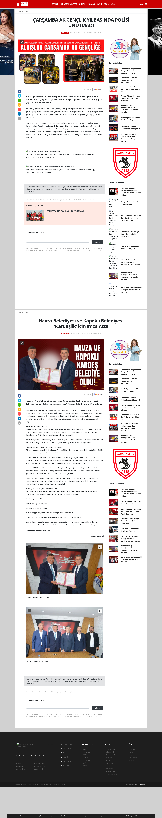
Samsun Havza (83, 410)
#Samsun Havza (44, 692)
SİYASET (73, 4)
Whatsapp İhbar (39, 766)
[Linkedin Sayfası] (32, 756)
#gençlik (48, 199)
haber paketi (80, 785)
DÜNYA (82, 4)
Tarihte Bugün (110, 763)
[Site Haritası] (40, 756)
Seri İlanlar (109, 769)
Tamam (139, 816)
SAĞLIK (99, 4)
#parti (32, 199)
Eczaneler (108, 758)
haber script (107, 785)
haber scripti (89, 785)
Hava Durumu (110, 749)
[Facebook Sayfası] (17, 756)
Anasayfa (20, 11)
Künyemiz (67, 761)
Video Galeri (68, 749)
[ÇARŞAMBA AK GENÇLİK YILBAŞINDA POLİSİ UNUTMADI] (61, 61)
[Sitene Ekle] (44, 756)
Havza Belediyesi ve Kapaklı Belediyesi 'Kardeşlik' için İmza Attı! (131, 289)
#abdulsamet (76, 199)
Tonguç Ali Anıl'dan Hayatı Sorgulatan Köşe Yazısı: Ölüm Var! (131, 98)
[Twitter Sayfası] (20, 756)
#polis (68, 199)
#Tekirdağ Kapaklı (57, 692)
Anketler (131, 752)
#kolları (55, 199)
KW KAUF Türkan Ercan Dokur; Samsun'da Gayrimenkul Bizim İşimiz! (130, 262)
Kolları (28, 126)
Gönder (97, 242)
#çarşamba (40, 199)
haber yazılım (98, 785)
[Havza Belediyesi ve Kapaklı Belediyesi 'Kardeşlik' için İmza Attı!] (61, 364)
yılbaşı (57, 109)
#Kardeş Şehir (70, 692)
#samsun (92, 199)
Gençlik (46, 109)
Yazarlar (66, 753)
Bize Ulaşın (67, 765)
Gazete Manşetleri (111, 774)
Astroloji (131, 760)
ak (100, 111)
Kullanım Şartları (39, 763)
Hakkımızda (20, 763)
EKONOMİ (91, 4)
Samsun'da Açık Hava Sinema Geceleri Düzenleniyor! (129, 80)
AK (27, 109)
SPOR (106, 4)
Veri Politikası (20, 769)
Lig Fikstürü (109, 760)
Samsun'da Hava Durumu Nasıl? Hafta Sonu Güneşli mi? (130, 89)
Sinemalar (108, 766)
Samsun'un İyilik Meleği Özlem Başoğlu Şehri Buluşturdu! (130, 234)
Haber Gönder (39, 769)
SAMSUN (55, 4)
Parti (30, 109)
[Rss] (36, 756)
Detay (130, 816)
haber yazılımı (70, 785)
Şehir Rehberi (110, 771)
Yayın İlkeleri (20, 766)
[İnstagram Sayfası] (24, 756)
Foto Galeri (67, 745)
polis (37, 114)
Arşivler (66, 757)
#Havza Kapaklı (31, 692)
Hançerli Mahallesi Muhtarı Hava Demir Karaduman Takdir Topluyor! (131, 218)
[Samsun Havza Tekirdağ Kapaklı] (64, 633)
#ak (27, 199)
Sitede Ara (131, 749)
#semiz (85, 199)
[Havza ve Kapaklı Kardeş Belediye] (64, 569)
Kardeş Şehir (89, 413)
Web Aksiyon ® (140, 785)
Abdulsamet (43, 126)
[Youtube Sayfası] (28, 756)
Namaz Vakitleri (110, 755)
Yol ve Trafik (109, 752)
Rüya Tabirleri (132, 758)
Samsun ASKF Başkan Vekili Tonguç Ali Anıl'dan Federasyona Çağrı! (131, 71)
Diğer (112, 4)
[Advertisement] (81, 802)
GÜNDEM (65, 4)
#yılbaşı (61, 199)
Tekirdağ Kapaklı (57, 413)
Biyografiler (132, 755)
